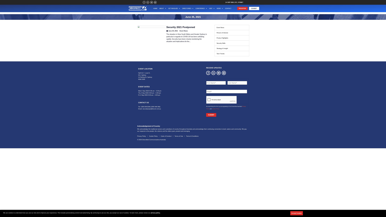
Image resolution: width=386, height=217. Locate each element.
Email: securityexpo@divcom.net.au (149, 109)
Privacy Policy (141, 136)
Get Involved (173, 8)
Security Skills (221, 43)
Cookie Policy (153, 136)
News (219, 8)
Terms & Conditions (192, 136)
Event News (184, 31)
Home (155, 8)
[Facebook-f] (144, 2)
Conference (200, 8)
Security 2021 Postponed (180, 27)
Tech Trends (220, 53)
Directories (186, 8)
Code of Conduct (166, 136)
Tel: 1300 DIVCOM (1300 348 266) (149, 106)
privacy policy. (155, 213)
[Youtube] (151, 2)
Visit (210, 8)
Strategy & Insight (222, 48)
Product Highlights (222, 38)
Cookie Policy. (216, 109)
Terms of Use (179, 136)
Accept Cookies (296, 213)
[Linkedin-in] (147, 2)
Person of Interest (222, 33)
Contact (228, 8)
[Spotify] (155, 2)
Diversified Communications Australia (154, 139)
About (161, 8)
